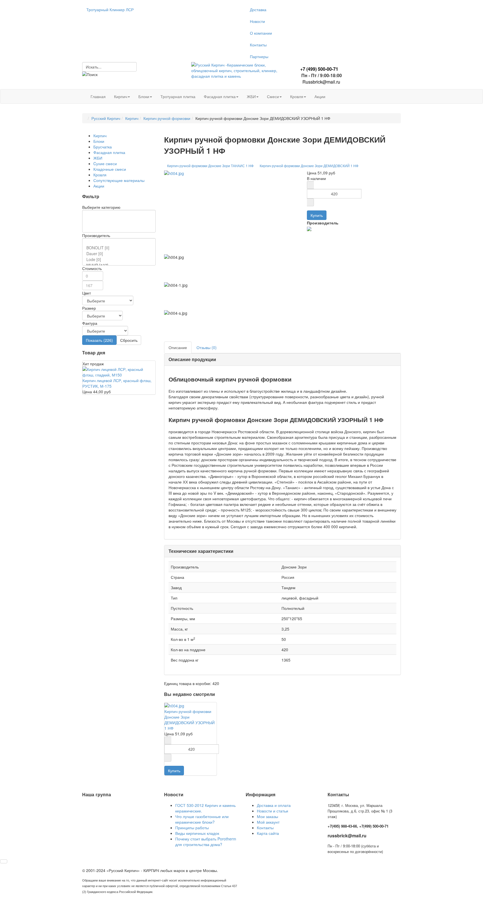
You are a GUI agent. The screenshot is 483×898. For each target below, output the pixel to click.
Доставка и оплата (274, 805)
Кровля (296, 96)
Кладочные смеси (109, 169)
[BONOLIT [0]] (120, 248)
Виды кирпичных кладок (197, 833)
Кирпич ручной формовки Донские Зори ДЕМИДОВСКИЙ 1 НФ (309, 165)
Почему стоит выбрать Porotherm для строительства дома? (205, 841)
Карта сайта (268, 833)
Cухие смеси (105, 163)
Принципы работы (192, 827)
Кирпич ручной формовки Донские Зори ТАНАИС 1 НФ (210, 165)
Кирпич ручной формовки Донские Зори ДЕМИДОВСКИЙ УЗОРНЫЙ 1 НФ (189, 720)
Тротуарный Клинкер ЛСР (110, 9)
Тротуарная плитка (177, 96)
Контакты (258, 45)
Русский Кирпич (105, 118)
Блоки (143, 96)
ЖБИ (251, 96)
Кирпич (120, 96)
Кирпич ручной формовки (166, 118)
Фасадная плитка (220, 96)
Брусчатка (102, 147)
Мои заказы (267, 816)
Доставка (258, 9)
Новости (257, 21)
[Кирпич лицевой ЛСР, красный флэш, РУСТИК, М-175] (118, 371)
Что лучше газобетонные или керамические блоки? (202, 819)
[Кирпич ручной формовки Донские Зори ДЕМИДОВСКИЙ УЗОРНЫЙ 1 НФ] (174, 705)
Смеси (273, 96)
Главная (98, 96)
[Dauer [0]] (120, 254)
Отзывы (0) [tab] (206, 347)
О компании (261, 33)
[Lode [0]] (120, 259)
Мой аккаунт (268, 822)
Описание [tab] (178, 347)
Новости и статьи (272, 811)
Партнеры (259, 56)
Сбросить (129, 340)
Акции (319, 96)
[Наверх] (3, 861)
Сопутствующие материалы (119, 180)
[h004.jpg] (174, 173)
